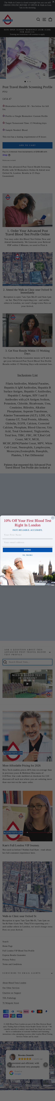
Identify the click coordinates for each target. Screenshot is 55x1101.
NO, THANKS (28, 555)
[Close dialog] (52, 518)
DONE (27, 550)
